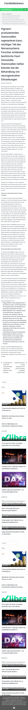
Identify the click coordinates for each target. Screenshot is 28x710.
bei (21, 346)
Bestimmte (3, 348)
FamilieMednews (14, 3)
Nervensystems (4, 352)
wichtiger (3, 356)
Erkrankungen (19, 348)
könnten (22, 350)
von (25, 354)
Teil (23, 354)
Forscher (3, 350)
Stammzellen (18, 354)
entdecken (13, 348)
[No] (26, 702)
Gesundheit (8, 14)
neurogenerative (13, 352)
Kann (18, 350)
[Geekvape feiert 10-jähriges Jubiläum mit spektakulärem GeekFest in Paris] (14, 456)
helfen (15, 350)
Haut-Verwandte (9, 350)
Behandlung (17, 346)
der (7, 348)
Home (3, 14)
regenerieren (12, 354)
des (9, 348)
